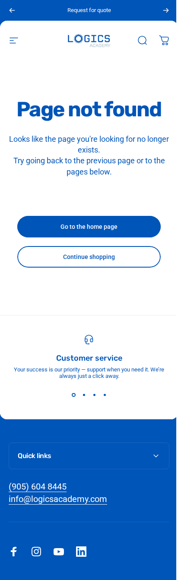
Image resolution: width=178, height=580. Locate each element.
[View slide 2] (84, 395)
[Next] (165, 10)
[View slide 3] (94, 395)
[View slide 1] (73, 395)
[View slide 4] (104, 395)
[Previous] (12, 10)
